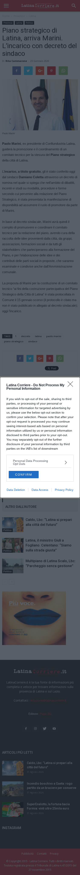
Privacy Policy (64, 490)
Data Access (40, 490)
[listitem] (40, 462)
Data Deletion (16, 490)
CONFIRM (23, 474)
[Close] (72, 385)
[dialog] (40, 437)
